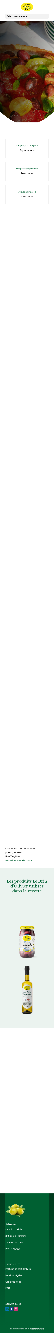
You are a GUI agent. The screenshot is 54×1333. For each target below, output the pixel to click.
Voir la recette (27, 114)
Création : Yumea (37, 1329)
